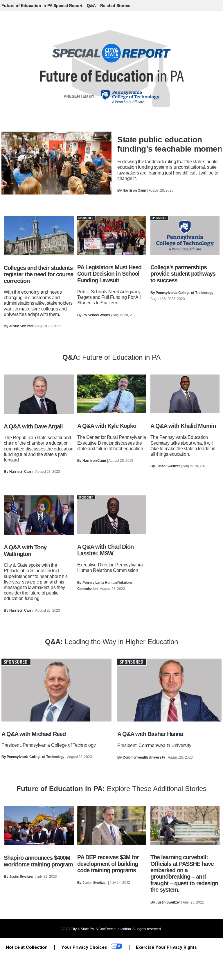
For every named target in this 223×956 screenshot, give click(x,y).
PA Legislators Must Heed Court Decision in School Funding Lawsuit (109, 273)
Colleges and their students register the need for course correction (38, 274)
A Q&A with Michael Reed (33, 734)
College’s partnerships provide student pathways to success (182, 273)
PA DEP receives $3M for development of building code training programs (108, 863)
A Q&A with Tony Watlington (25, 550)
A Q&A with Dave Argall (33, 426)
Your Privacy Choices (84, 947)
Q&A (91, 5)
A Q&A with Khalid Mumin (183, 426)
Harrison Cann (134, 190)
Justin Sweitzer (21, 326)
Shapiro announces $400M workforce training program (38, 861)
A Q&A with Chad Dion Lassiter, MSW (105, 550)
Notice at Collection (27, 947)
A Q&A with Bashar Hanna (150, 734)
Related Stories (115, 5)
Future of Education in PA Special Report (41, 5)
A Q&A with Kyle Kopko (106, 426)
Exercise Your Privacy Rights (166, 947)
